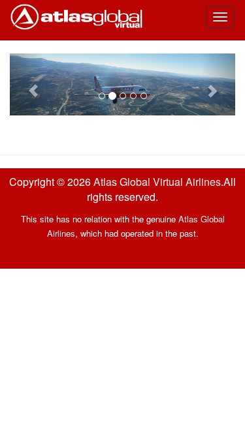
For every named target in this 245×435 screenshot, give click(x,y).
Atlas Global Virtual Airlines (157, 181)
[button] (27, 84)
